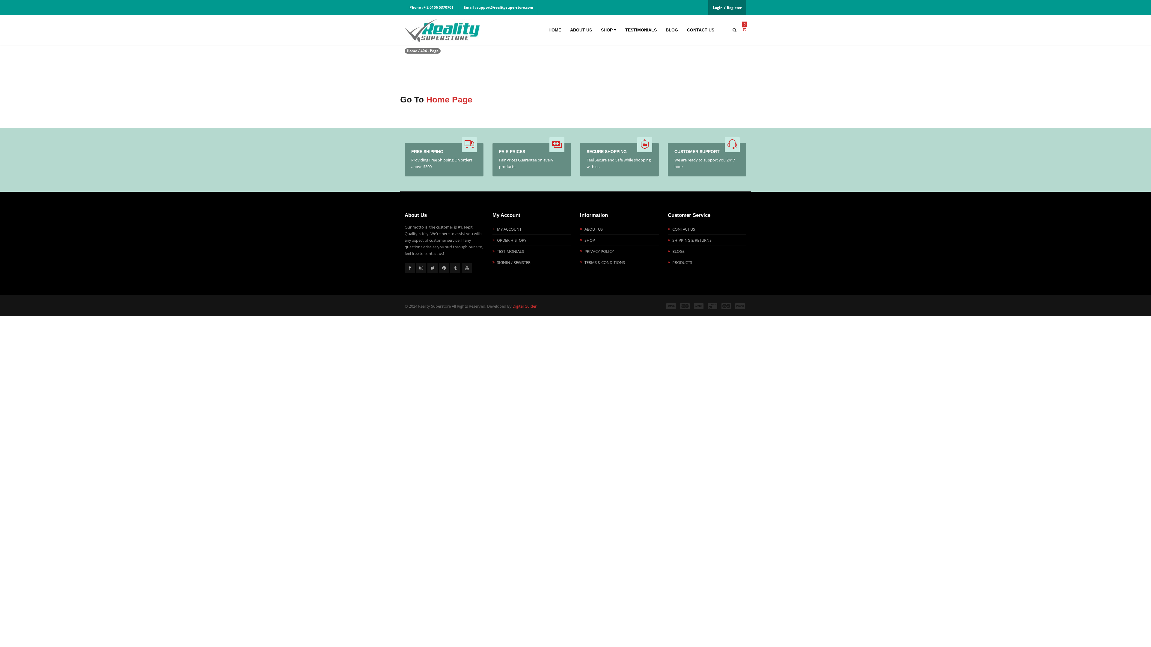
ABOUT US (593, 229)
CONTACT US (683, 229)
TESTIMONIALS (510, 251)
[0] (744, 29)
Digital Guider (525, 306)
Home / (413, 50)
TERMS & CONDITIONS (604, 262)
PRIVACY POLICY (599, 251)
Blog (672, 30)
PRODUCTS (682, 262)
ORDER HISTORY (511, 240)
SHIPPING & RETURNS (692, 240)
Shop (607, 30)
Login (718, 7)
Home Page (449, 99)
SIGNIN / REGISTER (514, 262)
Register (734, 7)
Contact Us (700, 30)
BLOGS (678, 251)
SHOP (589, 240)
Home (555, 30)
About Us (581, 30)
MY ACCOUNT (509, 229)
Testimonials (641, 30)
